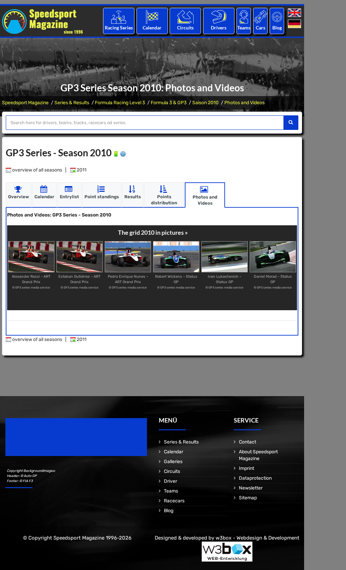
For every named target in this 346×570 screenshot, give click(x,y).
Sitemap (248, 498)
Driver (170, 481)
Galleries (173, 461)
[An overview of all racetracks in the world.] (185, 17)
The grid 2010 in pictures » (153, 232)
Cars (260, 27)
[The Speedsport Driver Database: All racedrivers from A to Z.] (218, 17)
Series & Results (71, 103)
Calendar (152, 27)
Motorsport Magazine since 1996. (44, 441)
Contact (247, 442)
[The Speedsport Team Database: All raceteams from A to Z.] (244, 17)
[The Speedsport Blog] (277, 17)
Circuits (185, 27)
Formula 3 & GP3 (169, 103)
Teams (243, 27)
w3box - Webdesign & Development (257, 538)
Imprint (246, 468)
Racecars (174, 501)
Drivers (218, 27)
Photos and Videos (244, 103)
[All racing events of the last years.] (152, 17)
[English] (295, 13)
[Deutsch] (295, 24)
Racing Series (119, 27)
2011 (81, 170)
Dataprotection (255, 478)
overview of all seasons (36, 170)
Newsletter (251, 488)
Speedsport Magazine (25, 103)
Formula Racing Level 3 (120, 103)
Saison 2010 (205, 103)
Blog (277, 27)
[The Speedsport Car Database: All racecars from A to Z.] (260, 17)
